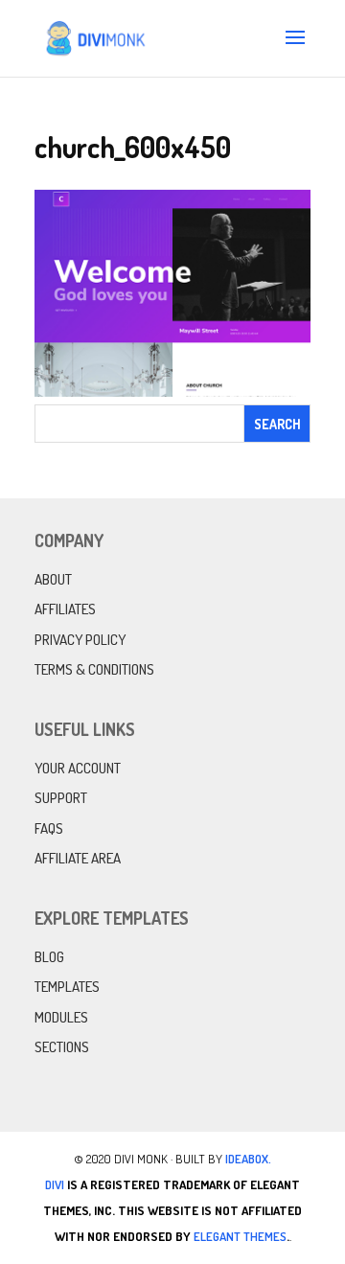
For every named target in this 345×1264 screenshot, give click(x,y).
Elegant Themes (240, 1236)
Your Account (77, 768)
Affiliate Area (77, 858)
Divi (54, 1184)
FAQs (48, 828)
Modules (61, 1017)
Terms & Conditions (94, 669)
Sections (61, 1047)
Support (60, 798)
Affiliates (65, 609)
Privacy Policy (80, 640)
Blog (49, 957)
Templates (67, 986)
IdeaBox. (248, 1158)
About (53, 579)
